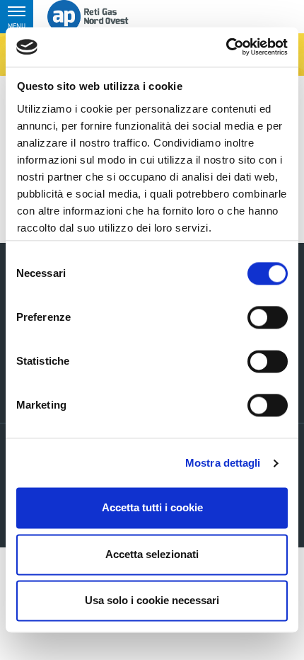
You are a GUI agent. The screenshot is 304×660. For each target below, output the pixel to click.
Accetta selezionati (152, 554)
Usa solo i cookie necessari (152, 601)
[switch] (267, 318)
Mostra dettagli (223, 463)
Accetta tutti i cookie (152, 508)
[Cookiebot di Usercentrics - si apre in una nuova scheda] (226, 47)
